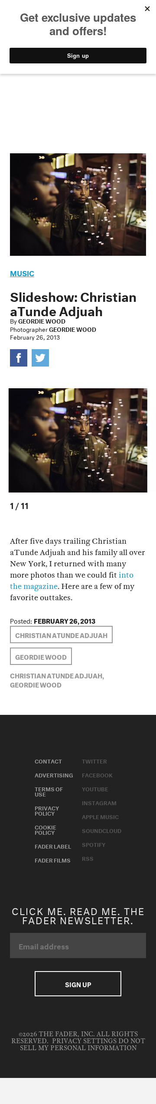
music (22, 272)
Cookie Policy (45, 829)
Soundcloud (101, 830)
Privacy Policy (47, 810)
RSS (88, 857)
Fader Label (53, 845)
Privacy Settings (84, 1041)
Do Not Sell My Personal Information (82, 1045)
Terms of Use (49, 791)
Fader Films (53, 859)
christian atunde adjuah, (57, 674)
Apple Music (100, 816)
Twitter (94, 760)
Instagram (99, 802)
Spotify (93, 844)
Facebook (97, 774)
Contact (48, 760)
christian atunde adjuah (61, 634)
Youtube (95, 788)
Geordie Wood (41, 320)
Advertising (54, 774)
